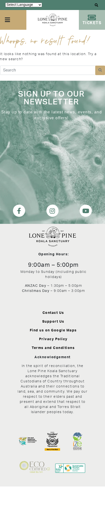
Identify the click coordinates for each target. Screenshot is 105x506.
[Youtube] (86, 211)
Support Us (53, 321)
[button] (97, 5)
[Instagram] (52, 211)
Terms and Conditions (53, 348)
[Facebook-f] (19, 211)
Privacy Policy (53, 339)
